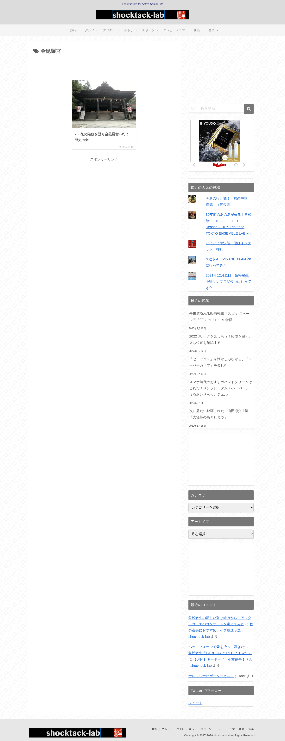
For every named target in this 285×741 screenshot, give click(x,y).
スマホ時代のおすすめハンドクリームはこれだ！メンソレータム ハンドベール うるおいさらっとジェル (220, 388)
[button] (249, 109)
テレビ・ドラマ (225, 729)
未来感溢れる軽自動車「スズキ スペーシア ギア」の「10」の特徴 (219, 317)
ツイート (195, 703)
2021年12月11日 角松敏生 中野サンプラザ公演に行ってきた (229, 281)
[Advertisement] (104, 66)
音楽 (251, 729)
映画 (241, 729)
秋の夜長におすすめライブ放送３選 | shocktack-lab (220, 630)
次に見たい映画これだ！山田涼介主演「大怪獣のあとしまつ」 (219, 414)
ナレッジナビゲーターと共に (211, 676)
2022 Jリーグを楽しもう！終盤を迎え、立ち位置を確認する (220, 339)
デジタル (179, 729)
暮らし (193, 729)
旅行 (154, 729)
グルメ (166, 729)
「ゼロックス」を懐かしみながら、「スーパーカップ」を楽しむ (220, 362)
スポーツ (206, 729)
